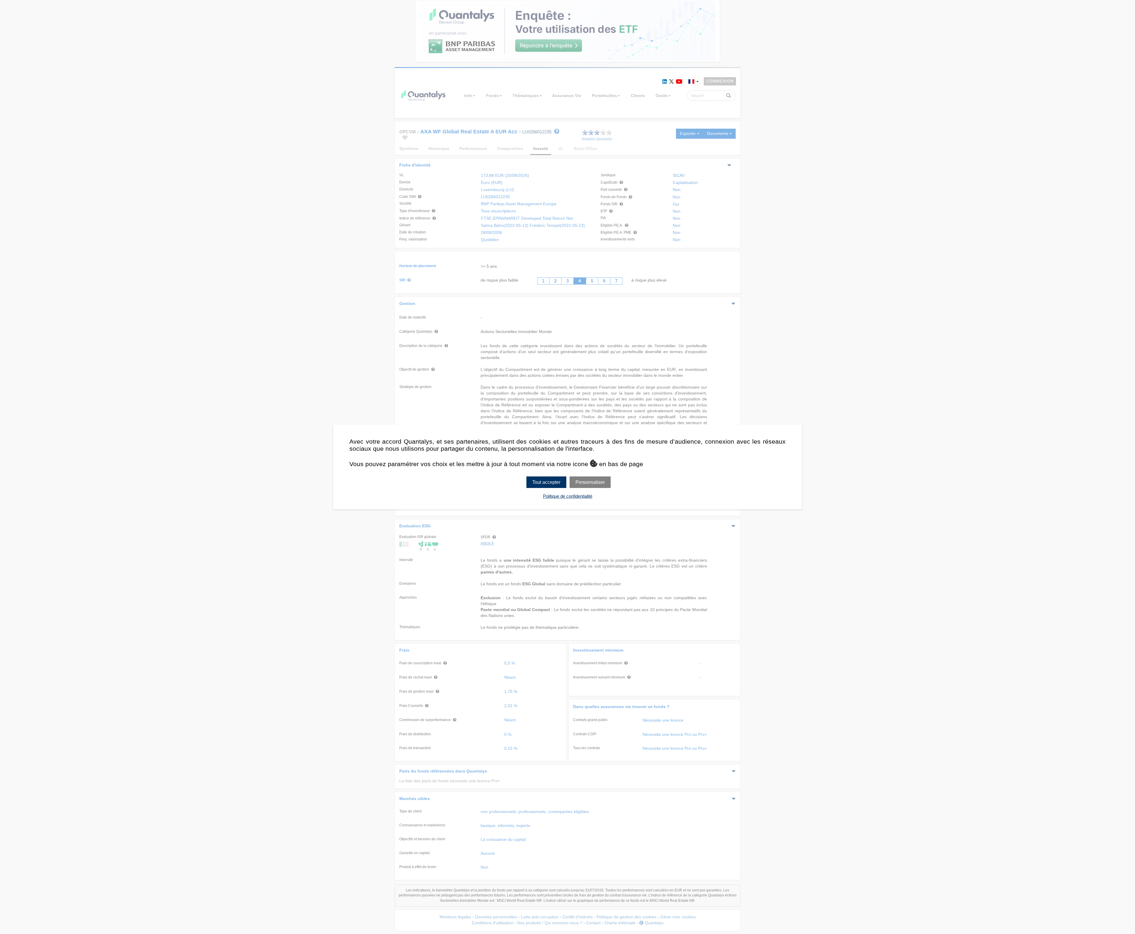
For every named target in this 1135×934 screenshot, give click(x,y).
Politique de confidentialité (567, 496)
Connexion (720, 81)
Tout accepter (546, 482)
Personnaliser (590, 482)
